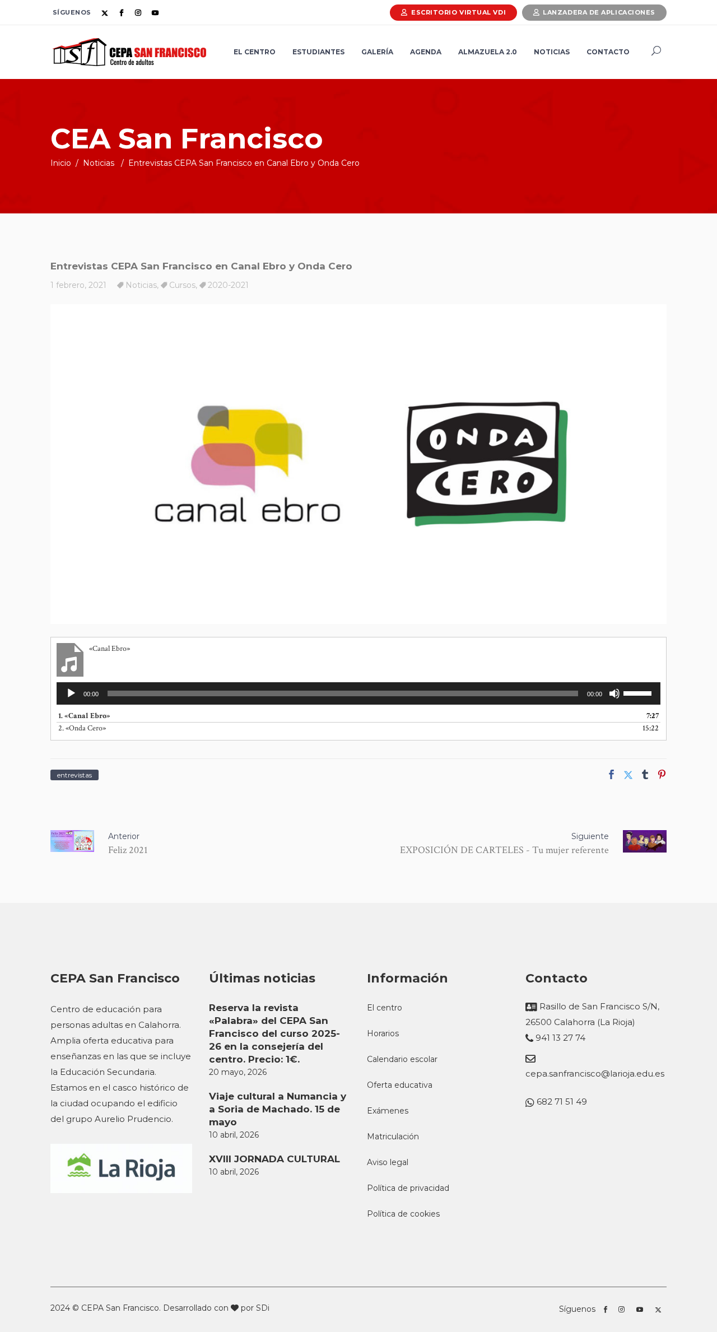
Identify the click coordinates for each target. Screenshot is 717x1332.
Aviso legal (387, 1162)
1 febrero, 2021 (78, 285)
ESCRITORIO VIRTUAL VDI (458, 12)
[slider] (639, 692)
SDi (262, 1308)
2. (82, 728)
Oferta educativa (399, 1085)
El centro (384, 1008)
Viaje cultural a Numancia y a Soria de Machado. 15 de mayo (277, 1109)
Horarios (383, 1033)
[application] (358, 693)
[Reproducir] (71, 693)
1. (84, 716)
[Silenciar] (614, 693)
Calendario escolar (402, 1059)
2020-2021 (228, 285)
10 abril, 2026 (234, 1135)
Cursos (182, 285)
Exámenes (387, 1111)
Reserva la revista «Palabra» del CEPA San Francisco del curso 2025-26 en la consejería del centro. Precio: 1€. (274, 1033)
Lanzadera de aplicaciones (599, 12)
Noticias (98, 163)
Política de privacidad (408, 1188)
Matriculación (393, 1136)
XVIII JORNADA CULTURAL (274, 1159)
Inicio (60, 163)
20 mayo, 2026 (238, 1072)
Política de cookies (403, 1214)
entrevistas (74, 775)
